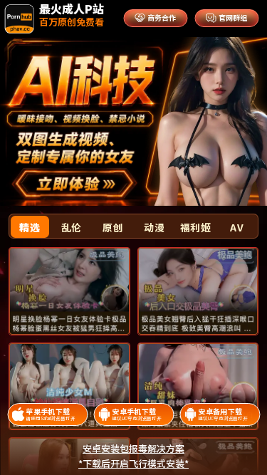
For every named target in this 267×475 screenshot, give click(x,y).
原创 (113, 227)
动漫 (154, 227)
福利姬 (195, 227)
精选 (29, 227)
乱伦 (71, 227)
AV (237, 227)
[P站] (20, 18)
